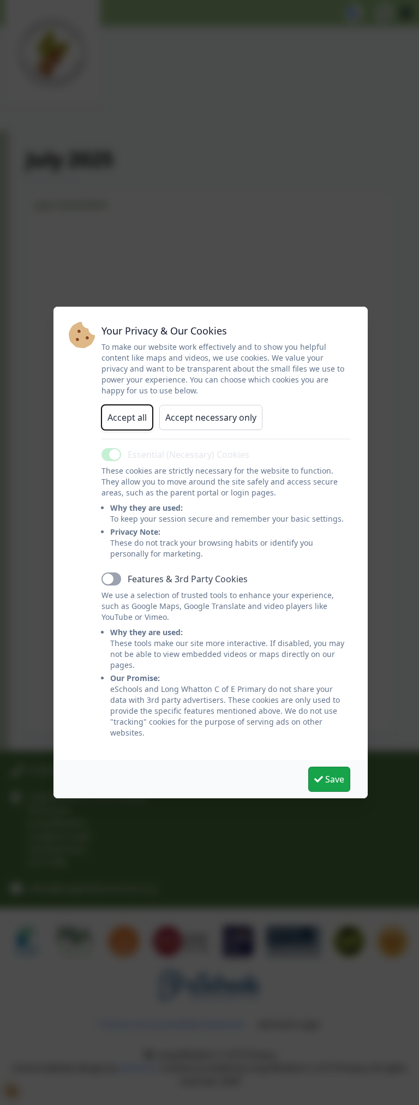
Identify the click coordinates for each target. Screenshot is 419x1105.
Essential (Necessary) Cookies (188, 455)
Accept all (127, 417)
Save (333, 779)
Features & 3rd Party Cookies (188, 579)
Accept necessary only (210, 417)
